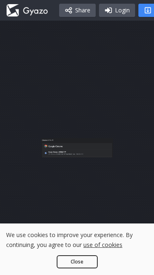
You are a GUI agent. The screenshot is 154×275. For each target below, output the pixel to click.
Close (77, 261)
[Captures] (27, 10)
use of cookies (102, 245)
